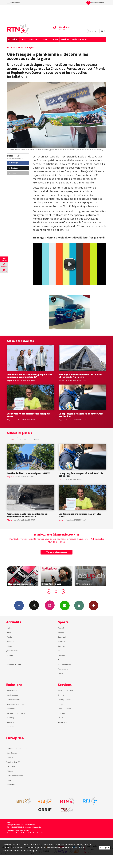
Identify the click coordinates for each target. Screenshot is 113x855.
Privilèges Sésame (64, 699)
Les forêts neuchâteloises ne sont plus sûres (28, 415)
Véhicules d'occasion (65, 690)
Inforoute (61, 713)
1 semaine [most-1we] (24, 440)
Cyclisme (61, 646)
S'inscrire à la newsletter (56, 552)
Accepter (104, 847)
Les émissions (11, 690)
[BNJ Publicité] (22, 801)
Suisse (8, 632)
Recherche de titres (13, 699)
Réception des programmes (16, 748)
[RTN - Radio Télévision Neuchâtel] (67, 801)
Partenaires (10, 766)
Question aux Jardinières (15, 713)
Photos (45, 39)
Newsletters (65, 605)
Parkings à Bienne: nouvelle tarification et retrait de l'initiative (80, 376)
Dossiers (9, 655)
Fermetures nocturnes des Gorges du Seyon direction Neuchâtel (27, 515)
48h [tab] (12, 440)
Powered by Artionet (14, 833)
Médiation (10, 771)
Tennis (60, 660)
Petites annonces (64, 708)
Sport (23, 39)
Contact (9, 780)
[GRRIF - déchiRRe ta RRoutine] (45, 810)
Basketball (62, 637)
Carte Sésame (11, 753)
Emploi (60, 718)
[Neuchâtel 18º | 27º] (55, 25)
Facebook (19, 605)
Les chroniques (12, 695)
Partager (14, 163)
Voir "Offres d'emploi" (56, 576)
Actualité (13, 39)
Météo (60, 704)
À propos (9, 744)
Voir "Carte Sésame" (90, 576)
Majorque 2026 (79, 39)
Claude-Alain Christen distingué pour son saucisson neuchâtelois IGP (29, 376)
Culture (9, 646)
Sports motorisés (64, 664)
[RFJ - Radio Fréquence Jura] (90, 801)
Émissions (34, 39)
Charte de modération (14, 775)
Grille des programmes (15, 704)
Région (30, 47)
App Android (93, 605)
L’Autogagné (10, 718)
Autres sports (63, 669)
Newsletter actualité (13, 664)
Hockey (61, 632)
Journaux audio (12, 651)
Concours (10, 727)
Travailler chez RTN (13, 762)
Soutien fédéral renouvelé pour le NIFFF (28, 473)
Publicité (9, 757)
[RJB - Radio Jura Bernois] (45, 801)
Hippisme (61, 655)
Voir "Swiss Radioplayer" (22, 576)
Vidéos (54, 39)
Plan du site (37, 827)
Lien (13, 173)
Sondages (10, 722)
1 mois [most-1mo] (36, 440)
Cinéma (61, 695)
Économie (10, 641)
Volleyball (61, 641)
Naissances (10, 708)
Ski (59, 651)
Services (65, 39)
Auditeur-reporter (97, 2)
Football (61, 628)
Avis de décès (63, 722)
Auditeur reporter (13, 660)
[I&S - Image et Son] (67, 810)
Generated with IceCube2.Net (33, 833)
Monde (9, 637)
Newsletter (10, 785)
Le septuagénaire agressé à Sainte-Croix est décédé (81, 415)
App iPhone (79, 605)
